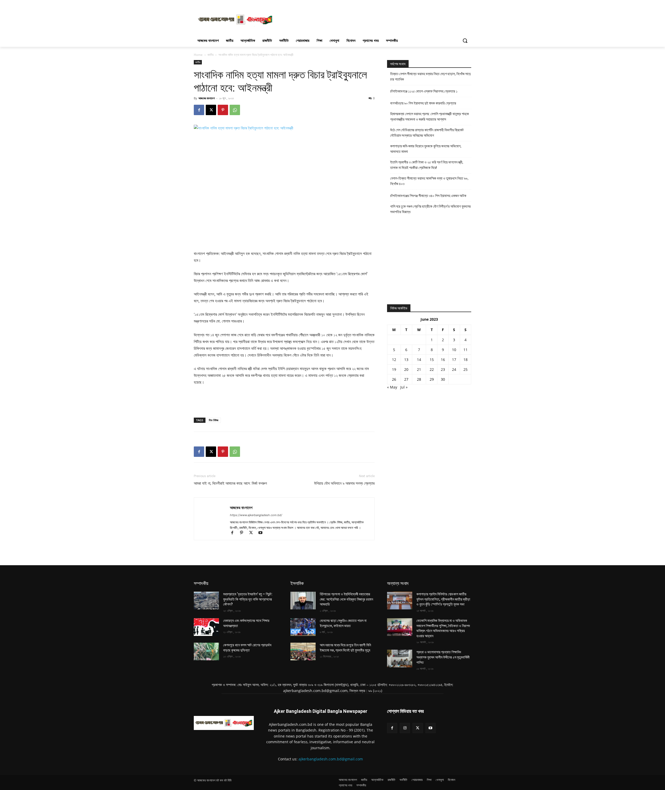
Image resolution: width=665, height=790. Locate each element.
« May (392, 387)
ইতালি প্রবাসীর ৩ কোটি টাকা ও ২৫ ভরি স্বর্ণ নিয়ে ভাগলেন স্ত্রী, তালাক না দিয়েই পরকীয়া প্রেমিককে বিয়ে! (426, 165)
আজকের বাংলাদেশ (206, 98)
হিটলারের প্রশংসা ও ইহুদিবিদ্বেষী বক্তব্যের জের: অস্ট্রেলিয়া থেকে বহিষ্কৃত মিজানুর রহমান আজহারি (346, 599)
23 (443, 369)
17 (454, 359)
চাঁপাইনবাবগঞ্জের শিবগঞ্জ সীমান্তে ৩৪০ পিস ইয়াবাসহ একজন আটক (428, 196)
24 (454, 369)
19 (394, 369)
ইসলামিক (297, 583)
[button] (465, 40)
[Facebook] (199, 110)
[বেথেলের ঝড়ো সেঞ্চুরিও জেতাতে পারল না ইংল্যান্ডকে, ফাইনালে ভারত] (303, 627)
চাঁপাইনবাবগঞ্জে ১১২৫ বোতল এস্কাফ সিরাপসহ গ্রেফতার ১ (423, 91)
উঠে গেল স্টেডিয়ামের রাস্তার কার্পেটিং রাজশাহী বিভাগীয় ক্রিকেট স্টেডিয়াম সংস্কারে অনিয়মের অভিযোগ (427, 132)
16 (443, 359)
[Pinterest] (223, 110)
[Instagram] (405, 728)
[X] (211, 110)
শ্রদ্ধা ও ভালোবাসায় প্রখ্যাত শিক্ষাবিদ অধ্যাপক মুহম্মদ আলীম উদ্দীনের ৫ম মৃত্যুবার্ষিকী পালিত (443, 657)
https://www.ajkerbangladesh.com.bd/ (256, 515)
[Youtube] (262, 533)
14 (419, 359)
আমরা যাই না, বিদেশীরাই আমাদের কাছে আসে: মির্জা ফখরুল (230, 483)
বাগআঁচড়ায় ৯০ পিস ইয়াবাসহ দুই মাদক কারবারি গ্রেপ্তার (423, 103)
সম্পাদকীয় (201, 583)
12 (394, 359)
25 (465, 369)
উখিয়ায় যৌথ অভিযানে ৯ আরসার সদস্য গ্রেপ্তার (344, 483)
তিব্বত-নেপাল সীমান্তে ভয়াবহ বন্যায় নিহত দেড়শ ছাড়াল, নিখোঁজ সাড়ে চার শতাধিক (430, 76)
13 (406, 359)
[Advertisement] (371, 19)
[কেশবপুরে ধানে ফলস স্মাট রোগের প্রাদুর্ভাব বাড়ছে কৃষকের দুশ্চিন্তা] (206, 651)
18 (465, 359)
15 (432, 359)
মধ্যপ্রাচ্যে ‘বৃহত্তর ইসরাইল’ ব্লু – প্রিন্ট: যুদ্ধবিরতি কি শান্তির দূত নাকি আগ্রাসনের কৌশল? (247, 599)
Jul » (404, 387)
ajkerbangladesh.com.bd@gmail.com (330, 758)
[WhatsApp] (235, 110)
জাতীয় (211, 54)
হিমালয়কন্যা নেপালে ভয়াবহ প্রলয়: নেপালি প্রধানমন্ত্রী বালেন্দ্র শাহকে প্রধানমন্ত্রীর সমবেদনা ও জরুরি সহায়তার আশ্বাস (429, 116)
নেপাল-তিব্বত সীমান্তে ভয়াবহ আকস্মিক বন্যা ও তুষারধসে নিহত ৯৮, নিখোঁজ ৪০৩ (429, 181)
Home (198, 54)
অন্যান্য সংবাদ (398, 583)
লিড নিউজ (213, 420)
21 (419, 369)
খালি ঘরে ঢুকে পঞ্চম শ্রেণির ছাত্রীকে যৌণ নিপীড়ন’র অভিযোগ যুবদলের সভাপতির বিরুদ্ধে (430, 209)
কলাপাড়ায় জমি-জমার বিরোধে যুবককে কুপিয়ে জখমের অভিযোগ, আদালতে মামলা (425, 149)
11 (465, 349)
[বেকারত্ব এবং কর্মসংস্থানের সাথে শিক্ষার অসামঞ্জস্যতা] (206, 627)
